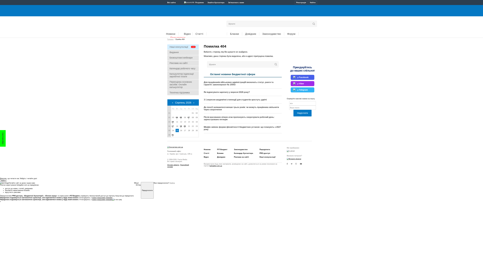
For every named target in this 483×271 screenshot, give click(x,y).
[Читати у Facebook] (289, 164)
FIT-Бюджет (216, 32)
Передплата (177, 37)
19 (181, 126)
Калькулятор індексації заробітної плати (182, 75)
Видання (174, 52)
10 (173, 122)
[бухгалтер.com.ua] (184, 23)
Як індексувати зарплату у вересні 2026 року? (227, 92)
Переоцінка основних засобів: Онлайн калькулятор (181, 84)
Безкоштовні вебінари (181, 57)
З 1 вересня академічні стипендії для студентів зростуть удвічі (235, 100)
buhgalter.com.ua (216, 166)
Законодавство (271, 33)
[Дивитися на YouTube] (302, 164)
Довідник (250, 33)
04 (177, 117)
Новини (170, 33)
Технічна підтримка (180, 92)
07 (189, 117)
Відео (187, 33)
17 (173, 126)
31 (173, 135)
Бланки (234, 33)
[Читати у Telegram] (293, 164)
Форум (291, 33)
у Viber (300, 83)
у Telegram (302, 90)
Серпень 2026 (183, 102)
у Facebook (303, 77)
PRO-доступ (264, 153)
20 (185, 126)
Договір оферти (173, 165)
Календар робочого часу (182, 68)
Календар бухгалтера (243, 153)
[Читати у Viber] (297, 164)
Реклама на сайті (179, 63)
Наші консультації (179, 47)
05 (181, 117)
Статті (199, 33)
